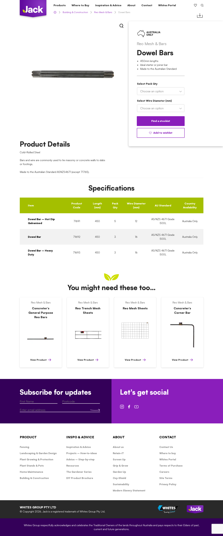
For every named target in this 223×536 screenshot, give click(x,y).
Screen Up (119, 459)
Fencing (24, 447)
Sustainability (121, 484)
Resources (72, 465)
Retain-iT (118, 453)
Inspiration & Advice (108, 5)
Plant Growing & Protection (36, 459)
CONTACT (167, 437)
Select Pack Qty (147, 83)
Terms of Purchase (171, 465)
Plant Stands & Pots (32, 465)
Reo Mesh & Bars (103, 12)
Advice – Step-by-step (80, 459)
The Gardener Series (79, 471)
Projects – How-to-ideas (81, 453)
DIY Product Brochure (79, 478)
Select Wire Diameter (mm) (154, 100)
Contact (146, 5)
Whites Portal (167, 5)
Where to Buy (80, 5)
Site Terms (165, 478)
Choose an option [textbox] (152, 91)
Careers (164, 471)
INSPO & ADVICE (80, 437)
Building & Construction (75, 12)
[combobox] (160, 91)
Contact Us (166, 447)
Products (60, 5)
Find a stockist (160, 121)
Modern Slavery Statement (129, 490)
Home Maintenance (31, 471)
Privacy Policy (167, 484)
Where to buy (167, 453)
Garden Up (119, 471)
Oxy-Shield (119, 478)
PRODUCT (28, 437)
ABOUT (119, 437)
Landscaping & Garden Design (38, 453)
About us (118, 447)
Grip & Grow (120, 465)
